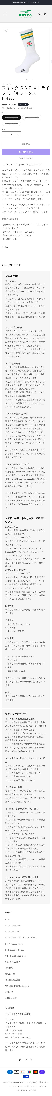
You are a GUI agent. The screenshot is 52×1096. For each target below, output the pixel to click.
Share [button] (7, 247)
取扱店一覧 (10, 974)
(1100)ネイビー (12, 124)
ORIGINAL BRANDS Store (15, 956)
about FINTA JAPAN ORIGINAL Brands (21, 937)
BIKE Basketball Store (14, 950)
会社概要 (9, 968)
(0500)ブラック (33, 118)
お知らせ (9, 992)
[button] (5, 14)
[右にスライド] (32, 79)
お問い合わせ (11, 998)
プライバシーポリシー (16, 1086)
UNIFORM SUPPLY (12, 962)
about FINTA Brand (13, 925)
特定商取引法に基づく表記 (27, 1090)
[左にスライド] (20, 79)
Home (7, 919)
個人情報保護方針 (13, 980)
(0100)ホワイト (12, 118)
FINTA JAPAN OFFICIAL (15, 1082)
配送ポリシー (31, 1086)
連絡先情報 (42, 1086)
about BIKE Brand (13, 931)
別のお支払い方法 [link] (26, 158)
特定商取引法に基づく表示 (17, 986)
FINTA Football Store (14, 944)
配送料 (9, 108)
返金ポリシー (44, 1082)
